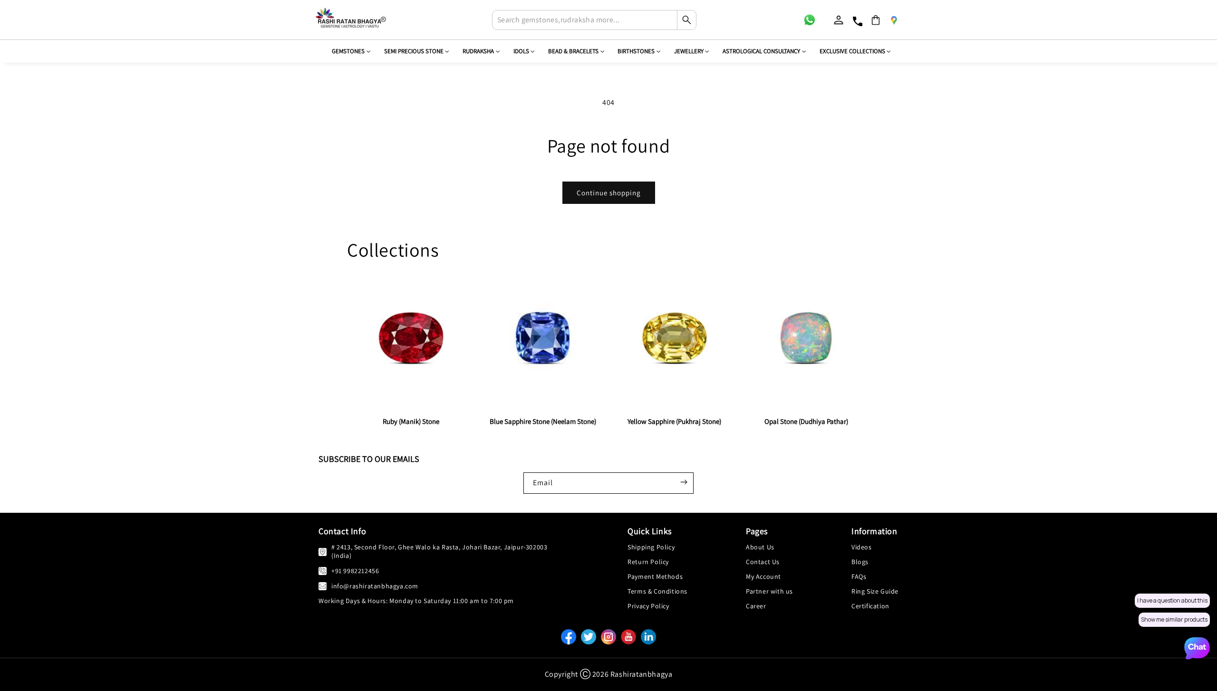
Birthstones (636, 51)
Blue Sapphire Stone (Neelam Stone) (543, 421)
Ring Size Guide (874, 591)
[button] (875, 20)
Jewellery (689, 51)
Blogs (860, 561)
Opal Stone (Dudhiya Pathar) (806, 421)
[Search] (686, 19)
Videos (861, 547)
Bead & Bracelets (573, 51)
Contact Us (763, 561)
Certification (870, 606)
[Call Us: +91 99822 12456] (323, 570)
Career (756, 606)
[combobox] (594, 19)
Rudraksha (478, 51)
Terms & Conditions (657, 591)
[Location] (893, 20)
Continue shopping (609, 192)
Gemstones (348, 51)
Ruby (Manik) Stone (411, 421)
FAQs (858, 576)
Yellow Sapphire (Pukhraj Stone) (674, 421)
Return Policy (648, 561)
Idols (521, 51)
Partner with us (769, 591)
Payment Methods (655, 576)
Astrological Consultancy (761, 51)
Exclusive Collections (852, 51)
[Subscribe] (683, 481)
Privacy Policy (648, 606)
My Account (763, 576)
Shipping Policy (651, 547)
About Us (760, 547)
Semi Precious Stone (414, 51)
